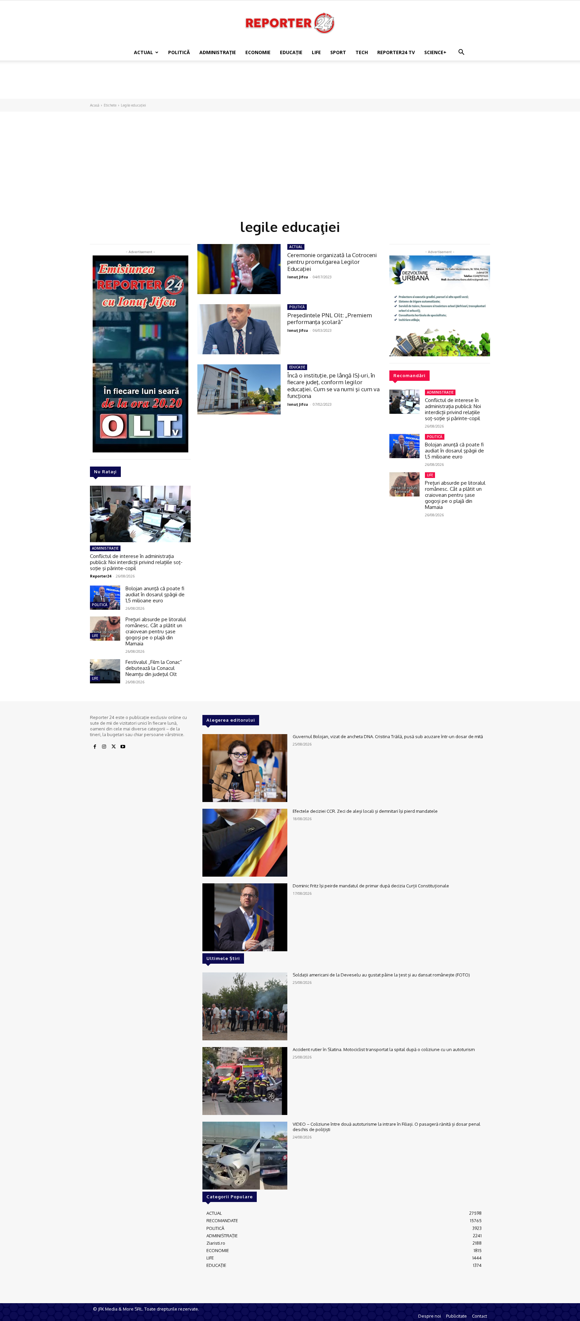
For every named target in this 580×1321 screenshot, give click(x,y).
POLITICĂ (179, 52)
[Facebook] (94, 747)
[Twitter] (113, 747)
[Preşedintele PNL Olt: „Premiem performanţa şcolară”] (239, 329)
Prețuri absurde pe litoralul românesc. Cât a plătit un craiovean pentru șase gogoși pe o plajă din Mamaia (156, 631)
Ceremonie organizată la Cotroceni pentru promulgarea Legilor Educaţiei (332, 261)
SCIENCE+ (435, 52)
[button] (461, 53)
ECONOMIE (258, 52)
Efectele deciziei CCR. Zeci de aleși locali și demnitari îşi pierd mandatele (365, 811)
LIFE (316, 52)
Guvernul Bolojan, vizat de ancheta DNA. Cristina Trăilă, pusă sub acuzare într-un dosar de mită (388, 736)
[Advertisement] (290, 84)
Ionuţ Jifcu (297, 276)
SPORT (338, 52)
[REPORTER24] (290, 23)
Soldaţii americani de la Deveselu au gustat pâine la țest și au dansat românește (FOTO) (381, 974)
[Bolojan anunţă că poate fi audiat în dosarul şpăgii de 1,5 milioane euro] (105, 598)
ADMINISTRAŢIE (217, 52)
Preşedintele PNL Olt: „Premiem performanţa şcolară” (329, 318)
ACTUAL (143, 52)
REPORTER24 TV (396, 52)
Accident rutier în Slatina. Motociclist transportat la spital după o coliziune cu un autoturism (384, 1049)
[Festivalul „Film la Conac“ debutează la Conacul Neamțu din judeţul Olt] (105, 671)
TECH (361, 52)
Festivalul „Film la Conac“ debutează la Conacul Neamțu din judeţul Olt (154, 668)
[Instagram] (104, 747)
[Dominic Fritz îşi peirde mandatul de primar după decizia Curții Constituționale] (244, 917)
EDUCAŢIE (291, 52)
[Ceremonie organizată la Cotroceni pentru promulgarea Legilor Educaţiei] (239, 269)
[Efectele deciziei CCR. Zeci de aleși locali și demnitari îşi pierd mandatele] (244, 843)
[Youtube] (123, 747)
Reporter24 (100, 575)
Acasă (94, 105)
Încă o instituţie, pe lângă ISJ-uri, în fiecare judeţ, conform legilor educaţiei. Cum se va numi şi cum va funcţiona (333, 385)
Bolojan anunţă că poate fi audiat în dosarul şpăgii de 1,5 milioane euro (155, 594)
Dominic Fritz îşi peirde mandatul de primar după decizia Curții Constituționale (371, 885)
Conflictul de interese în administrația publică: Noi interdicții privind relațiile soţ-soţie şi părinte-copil (136, 562)
